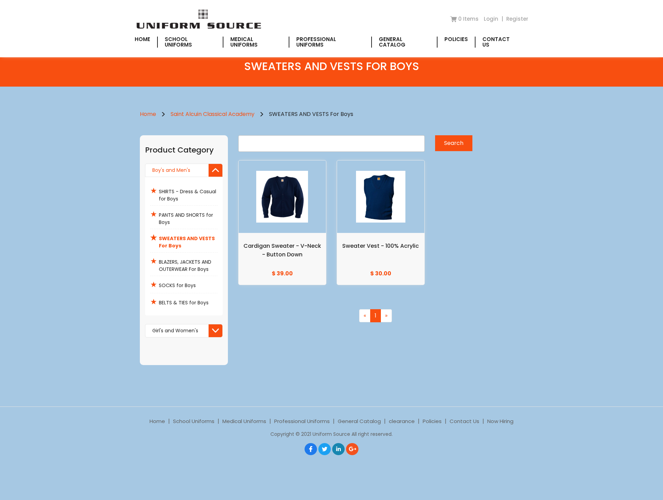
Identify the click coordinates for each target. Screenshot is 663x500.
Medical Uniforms (244, 42)
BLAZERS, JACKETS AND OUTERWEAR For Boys (180, 264)
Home (142, 39)
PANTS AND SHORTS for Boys (181, 217)
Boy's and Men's (171, 170)
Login (492, 18)
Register (517, 18)
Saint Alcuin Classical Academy (212, 114)
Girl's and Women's (175, 330)
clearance (402, 421)
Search (453, 143)
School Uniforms (178, 42)
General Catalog (392, 42)
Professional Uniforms (316, 42)
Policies (456, 39)
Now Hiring (500, 421)
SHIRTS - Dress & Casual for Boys (183, 193)
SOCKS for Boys (173, 284)
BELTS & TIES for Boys (179, 301)
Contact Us (496, 42)
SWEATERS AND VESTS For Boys (182, 240)
